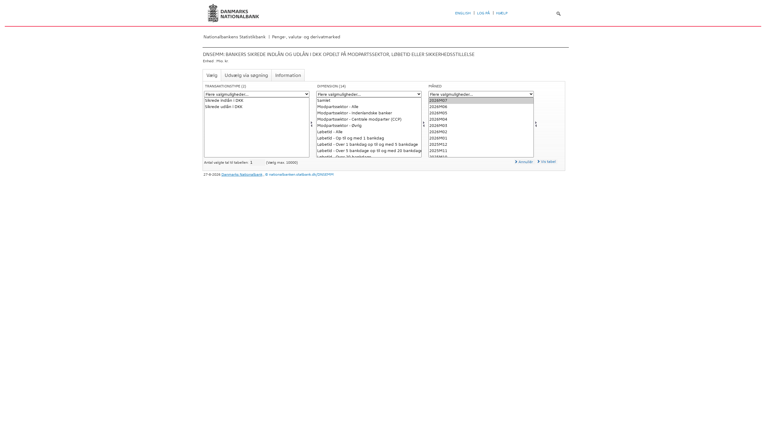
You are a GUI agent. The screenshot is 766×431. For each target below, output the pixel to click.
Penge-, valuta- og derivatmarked (306, 37)
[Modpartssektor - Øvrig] (369, 126)
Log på (483, 13)
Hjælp (501, 13)
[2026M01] (481, 138)
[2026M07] (481, 101)
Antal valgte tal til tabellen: (227, 162)
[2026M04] (481, 119)
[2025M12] (481, 145)
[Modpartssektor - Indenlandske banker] (369, 113)
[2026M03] (481, 126)
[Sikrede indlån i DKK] (256, 101)
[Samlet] (369, 101)
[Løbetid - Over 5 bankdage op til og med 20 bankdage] (369, 151)
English (463, 13)
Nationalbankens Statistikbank (234, 37)
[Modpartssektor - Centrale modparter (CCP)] (369, 119)
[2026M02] (481, 132)
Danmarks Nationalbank (241, 174)
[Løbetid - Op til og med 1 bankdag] (369, 138)
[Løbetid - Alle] (369, 132)
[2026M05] (481, 113)
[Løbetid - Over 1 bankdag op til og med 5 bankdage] (369, 145)
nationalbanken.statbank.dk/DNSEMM (301, 174)
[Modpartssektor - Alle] (369, 107)
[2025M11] (481, 151)
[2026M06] (481, 107)
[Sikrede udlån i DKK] (256, 107)
